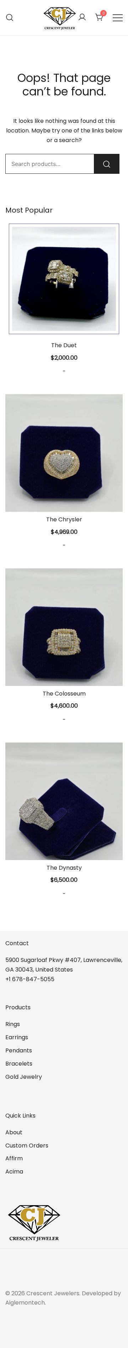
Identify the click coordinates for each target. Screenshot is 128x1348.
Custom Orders (26, 1145)
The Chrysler (64, 519)
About (13, 1132)
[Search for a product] (9, 17)
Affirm (14, 1158)
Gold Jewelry (23, 1077)
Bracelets (18, 1064)
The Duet (64, 345)
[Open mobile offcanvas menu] (118, 17)
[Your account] (82, 17)
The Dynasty (64, 868)
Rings (12, 1024)
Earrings (16, 1037)
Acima (14, 1171)
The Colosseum (64, 693)
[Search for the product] (106, 164)
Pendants (18, 1050)
